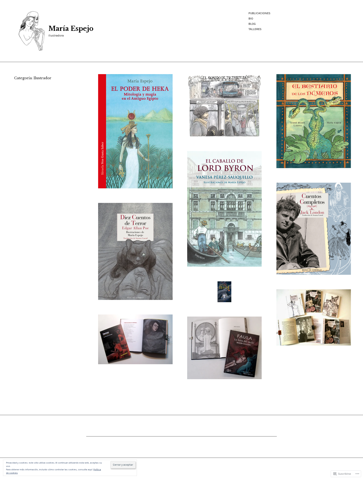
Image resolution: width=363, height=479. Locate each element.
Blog (252, 24)
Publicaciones (259, 13)
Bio (250, 18)
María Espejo (70, 29)
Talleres (254, 29)
